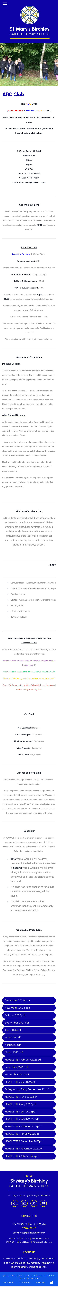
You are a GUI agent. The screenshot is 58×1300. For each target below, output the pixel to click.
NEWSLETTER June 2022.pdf (21, 1096)
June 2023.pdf (13, 1030)
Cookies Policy (25, 1282)
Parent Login (40, 1282)
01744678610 (29, 1228)
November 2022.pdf (16, 1067)
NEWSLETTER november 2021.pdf (24, 1148)
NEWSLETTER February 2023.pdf (23, 1059)
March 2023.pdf (14, 1052)
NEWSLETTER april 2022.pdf (20, 1111)
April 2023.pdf (13, 1044)
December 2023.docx (17, 1000)
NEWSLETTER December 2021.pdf (24, 1141)
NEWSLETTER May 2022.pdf (20, 1104)
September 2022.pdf (17, 1074)
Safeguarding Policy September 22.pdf (27, 1089)
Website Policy (9, 1282)
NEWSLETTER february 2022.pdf (23, 1126)
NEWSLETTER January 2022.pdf (22, 1133)
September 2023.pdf (17, 1022)
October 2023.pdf (15, 1015)
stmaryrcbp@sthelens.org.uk (29, 1232)
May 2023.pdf (13, 1037)
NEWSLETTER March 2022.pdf (22, 1119)
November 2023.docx (17, 1007)
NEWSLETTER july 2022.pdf (20, 1082)
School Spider (33, 1278)
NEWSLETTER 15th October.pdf (22, 1156)
